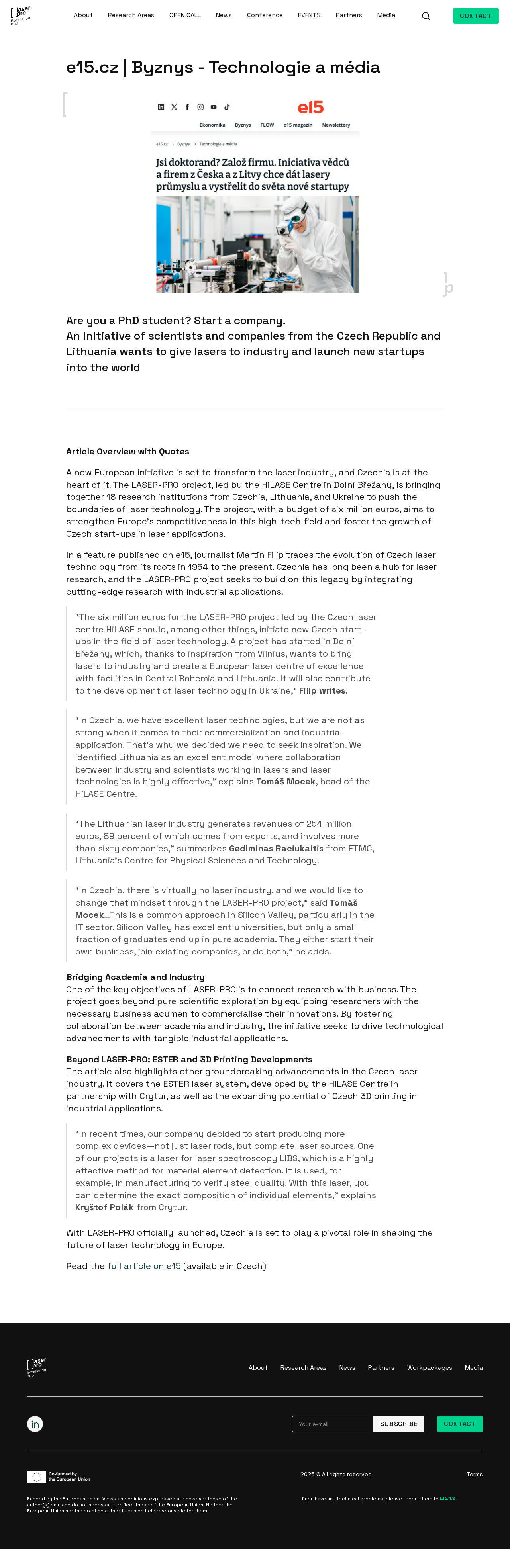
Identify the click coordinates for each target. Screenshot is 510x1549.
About (83, 15)
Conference (265, 15)
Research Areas (131, 15)
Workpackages (429, 1367)
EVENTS (309, 15)
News (224, 15)
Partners (349, 15)
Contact (476, 16)
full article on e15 (144, 1265)
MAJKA (448, 1499)
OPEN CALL (185, 15)
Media (386, 15)
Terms (475, 1474)
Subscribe (399, 1424)
